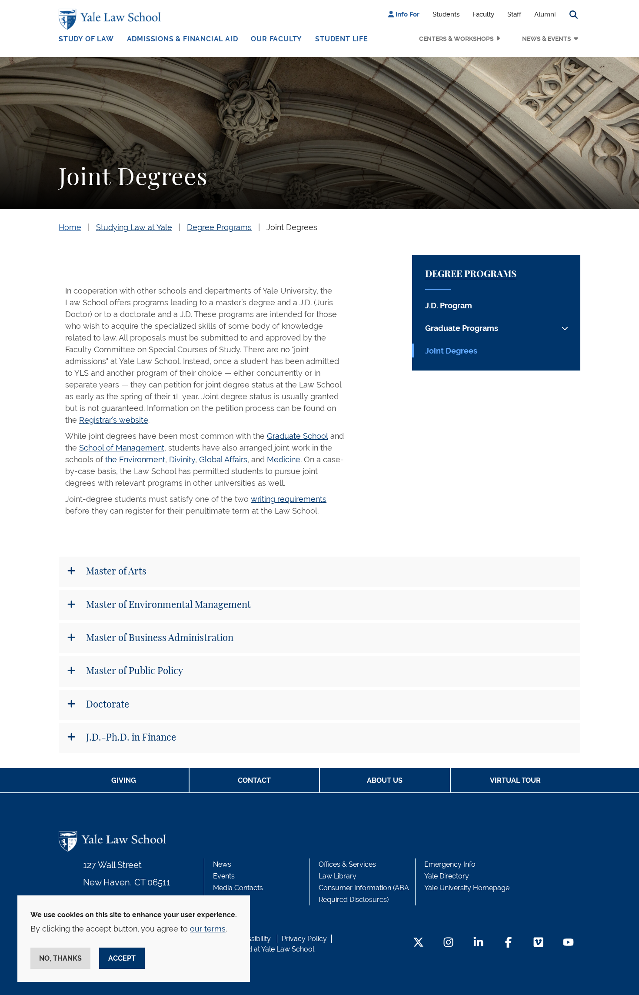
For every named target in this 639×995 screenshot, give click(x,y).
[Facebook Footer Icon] (508, 943)
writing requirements (288, 499)
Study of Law (86, 39)
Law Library (337, 876)
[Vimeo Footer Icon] (538, 943)
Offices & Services (347, 864)
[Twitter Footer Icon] (418, 943)
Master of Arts (115, 571)
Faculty (483, 14)
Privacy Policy (304, 939)
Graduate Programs (461, 328)
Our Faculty (276, 39)
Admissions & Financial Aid (182, 39)
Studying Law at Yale (134, 227)
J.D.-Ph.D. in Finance (130, 737)
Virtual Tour (515, 780)
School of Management (121, 447)
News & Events (546, 38)
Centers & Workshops (456, 38)
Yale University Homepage (466, 888)
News (222, 864)
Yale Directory (446, 876)
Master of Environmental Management (167, 605)
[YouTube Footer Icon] (568, 943)
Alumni (545, 14)
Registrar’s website (113, 419)
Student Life (341, 39)
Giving (123, 780)
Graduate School (297, 436)
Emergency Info (450, 864)
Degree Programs (219, 227)
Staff (514, 14)
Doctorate (106, 704)
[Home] (112, 19)
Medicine (283, 459)
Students (446, 14)
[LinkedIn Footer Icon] (478, 943)
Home (70, 227)
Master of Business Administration (158, 638)
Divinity (182, 459)
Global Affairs (223, 459)
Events (224, 876)
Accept (122, 958)
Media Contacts (238, 888)
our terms (208, 928)
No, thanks (60, 958)
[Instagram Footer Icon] (448, 943)
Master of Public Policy (133, 671)
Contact (254, 780)
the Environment (135, 459)
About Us (385, 780)
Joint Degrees (291, 227)
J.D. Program (448, 305)
